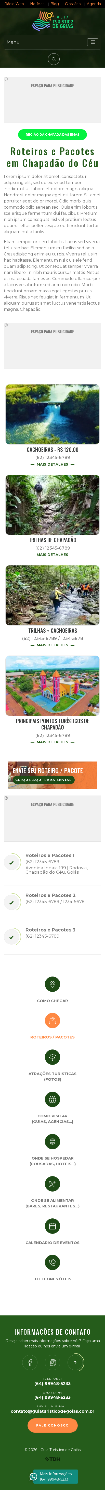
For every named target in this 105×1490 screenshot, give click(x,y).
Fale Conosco (52, 1425)
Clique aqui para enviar (43, 780)
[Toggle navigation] (92, 42)
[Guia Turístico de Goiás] (52, 20)
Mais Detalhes (52, 464)
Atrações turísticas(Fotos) (52, 1076)
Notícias (37, 4)
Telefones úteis (52, 1279)
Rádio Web (14, 4)
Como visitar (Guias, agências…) (52, 1118)
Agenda (94, 4)
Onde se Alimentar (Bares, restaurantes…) (52, 1203)
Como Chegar (52, 1000)
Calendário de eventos (52, 1242)
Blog (54, 4)
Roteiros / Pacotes (52, 1037)
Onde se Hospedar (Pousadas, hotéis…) (53, 1161)
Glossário (73, 4)
